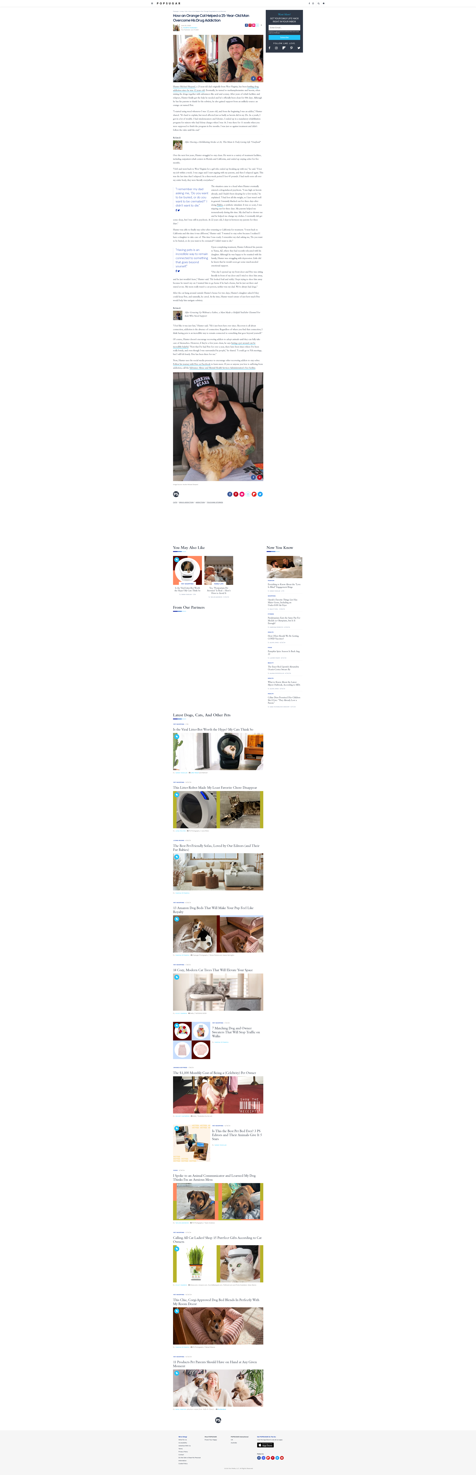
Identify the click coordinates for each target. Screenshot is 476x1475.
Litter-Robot (195, 773)
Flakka (220, 205)
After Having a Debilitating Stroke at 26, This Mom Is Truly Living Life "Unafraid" (223, 142)
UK (232, 1440)
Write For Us (182, 1440)
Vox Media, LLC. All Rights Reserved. (241, 1468)
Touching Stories (215, 502)
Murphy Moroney (190, 28)
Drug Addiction (186, 502)
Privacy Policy (289, 31)
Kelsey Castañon (183, 1116)
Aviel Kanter (181, 1409)
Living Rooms (178, 840)
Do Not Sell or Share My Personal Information (189, 1459)
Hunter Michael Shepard (184, 86)
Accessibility (182, 1443)
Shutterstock (222, 1409)
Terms (282, 31)
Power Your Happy (211, 1440)
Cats (175, 502)
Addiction (200, 502)
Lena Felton (181, 831)
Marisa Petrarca (182, 893)
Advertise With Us (184, 1446)
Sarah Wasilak (182, 773)
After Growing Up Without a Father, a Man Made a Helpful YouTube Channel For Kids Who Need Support (222, 314)
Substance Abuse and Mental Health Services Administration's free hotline (222, 368)
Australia (234, 1443)
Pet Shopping (178, 724)
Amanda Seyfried (180, 1067)
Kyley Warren (181, 1013)
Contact (181, 1455)
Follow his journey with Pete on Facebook (191, 364)
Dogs (175, 1170)
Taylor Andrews (182, 1223)
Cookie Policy (183, 1463)
